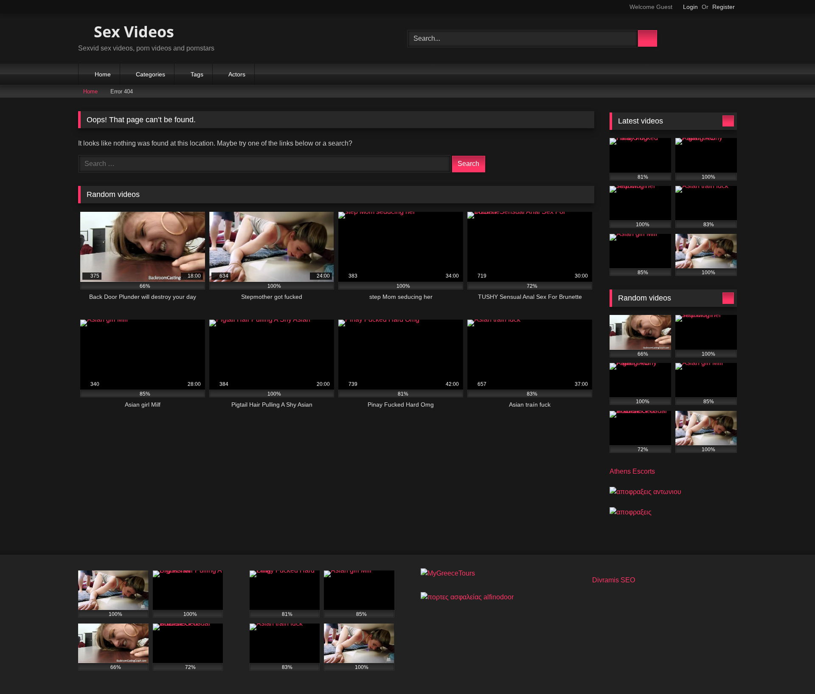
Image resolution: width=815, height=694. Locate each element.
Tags (197, 74)
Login (690, 6)
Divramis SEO (613, 580)
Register (723, 6)
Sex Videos (132, 31)
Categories (150, 74)
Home (103, 74)
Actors (236, 74)
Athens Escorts (632, 471)
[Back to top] (789, 668)
